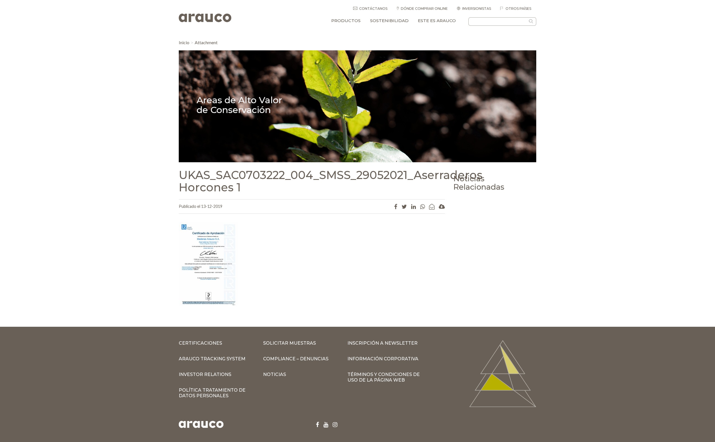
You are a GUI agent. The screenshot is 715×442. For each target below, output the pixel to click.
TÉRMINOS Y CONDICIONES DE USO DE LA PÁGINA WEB (383, 377)
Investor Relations (205, 374)
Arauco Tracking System (212, 358)
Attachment (206, 42)
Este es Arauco (437, 20)
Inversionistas (476, 8)
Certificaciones (200, 343)
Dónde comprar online (424, 8)
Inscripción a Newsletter (382, 343)
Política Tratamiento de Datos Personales (212, 392)
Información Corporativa (382, 358)
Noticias (274, 374)
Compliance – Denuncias (295, 358)
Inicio (184, 42)
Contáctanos (373, 8)
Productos (346, 20)
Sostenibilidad (389, 20)
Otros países (518, 8)
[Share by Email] (432, 206)
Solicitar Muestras (289, 343)
